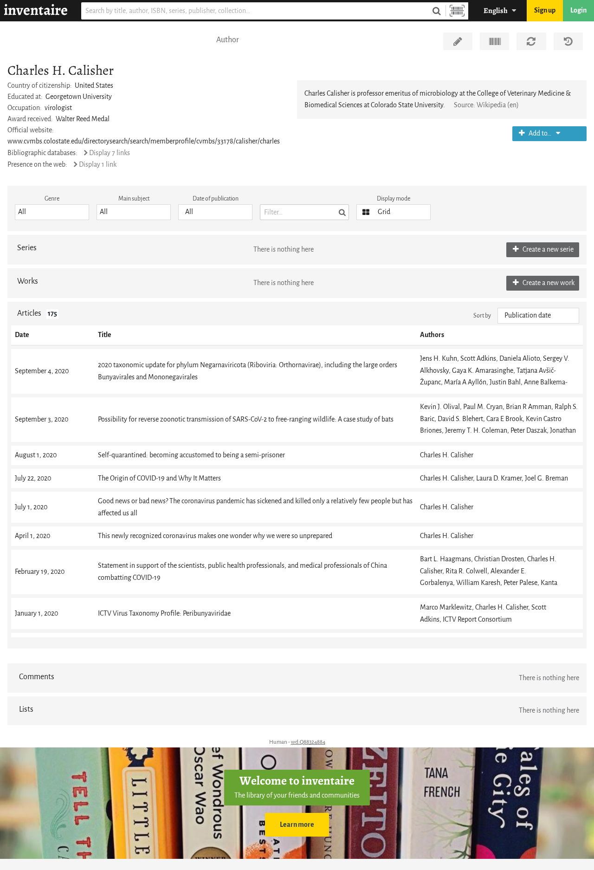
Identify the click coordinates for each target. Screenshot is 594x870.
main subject (133, 198)
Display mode (393, 198)
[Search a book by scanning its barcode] (457, 10)
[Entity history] (568, 41)
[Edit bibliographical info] (457, 41)
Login (578, 10)
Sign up (544, 10)
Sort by (482, 315)
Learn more (297, 824)
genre (52, 198)
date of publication (216, 198)
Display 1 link (97, 164)
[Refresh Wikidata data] (531, 41)
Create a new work (548, 283)
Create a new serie (547, 249)
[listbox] (52, 212)
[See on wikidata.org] (494, 41)
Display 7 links (109, 153)
